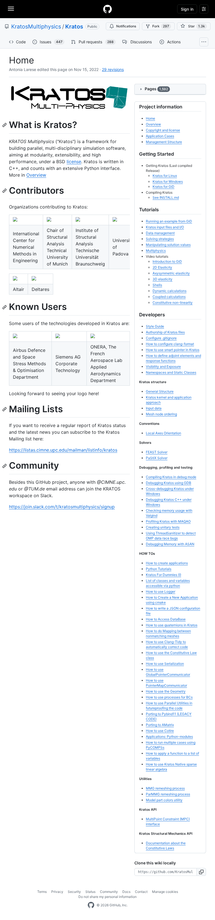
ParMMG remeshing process (168, 794)
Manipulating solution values (168, 245)
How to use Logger (160, 591)
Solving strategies (160, 239)
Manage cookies (165, 892)
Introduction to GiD (167, 261)
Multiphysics (156, 250)
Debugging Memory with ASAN (170, 544)
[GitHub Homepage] (91, 905)
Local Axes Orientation (163, 433)
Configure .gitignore (161, 338)
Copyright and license (163, 130)
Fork (160, 26)
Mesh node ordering (161, 414)
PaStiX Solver (156, 458)
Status (90, 892)
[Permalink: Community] (5, 466)
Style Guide (155, 326)
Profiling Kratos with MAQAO (168, 521)
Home (150, 118)
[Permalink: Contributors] (5, 191)
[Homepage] (107, 8)
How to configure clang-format (170, 344)
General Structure (160, 391)
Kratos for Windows (168, 181)
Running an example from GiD (169, 221)
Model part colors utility (164, 800)
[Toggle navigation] (11, 8)
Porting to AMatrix (160, 725)
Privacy (57, 892)
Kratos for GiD (163, 186)
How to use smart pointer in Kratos (172, 350)
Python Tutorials (158, 569)
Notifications (126, 26)
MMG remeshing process (165, 788)
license (74, 161)
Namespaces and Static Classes (171, 372)
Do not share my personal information (107, 897)
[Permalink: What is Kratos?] (5, 125)
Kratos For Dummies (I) (163, 575)
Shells (157, 285)
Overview (36, 175)
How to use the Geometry (166, 691)
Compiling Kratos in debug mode (171, 477)
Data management (160, 233)
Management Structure (164, 142)
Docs (126, 892)
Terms (42, 892)
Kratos (74, 26)
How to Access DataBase (166, 619)
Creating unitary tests (162, 527)
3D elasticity (162, 279)
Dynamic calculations (169, 291)
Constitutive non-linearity (173, 302)
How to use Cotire (160, 731)
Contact (141, 892)
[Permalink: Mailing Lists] (5, 409)
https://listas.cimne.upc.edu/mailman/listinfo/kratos (63, 450)
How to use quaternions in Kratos (171, 625)
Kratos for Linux (165, 176)
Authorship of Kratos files (165, 332)
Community (109, 892)
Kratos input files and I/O (165, 227)
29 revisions (113, 69)
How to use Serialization (165, 663)
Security (74, 892)
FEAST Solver (156, 452)
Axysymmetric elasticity (171, 273)
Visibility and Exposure (163, 366)
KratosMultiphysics (36, 26)
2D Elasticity (162, 267)
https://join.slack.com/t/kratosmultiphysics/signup (62, 506)
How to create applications (167, 563)
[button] (201, 872)
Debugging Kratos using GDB (168, 483)
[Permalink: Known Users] (5, 307)
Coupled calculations (169, 297)
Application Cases (160, 136)
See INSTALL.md (166, 197)
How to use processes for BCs (169, 697)
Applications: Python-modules (169, 736)
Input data (154, 408)
